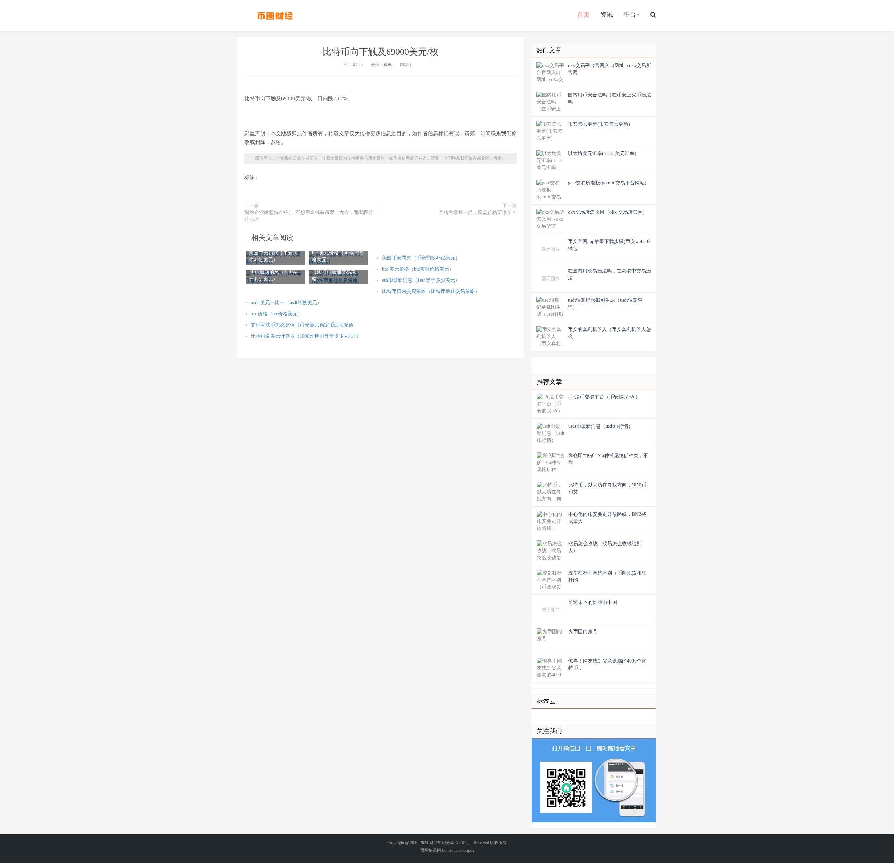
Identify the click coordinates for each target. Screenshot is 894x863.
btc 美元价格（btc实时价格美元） (418, 269)
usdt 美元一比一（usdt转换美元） (286, 302)
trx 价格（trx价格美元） (276, 313)
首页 (583, 14)
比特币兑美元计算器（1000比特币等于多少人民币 (304, 336)
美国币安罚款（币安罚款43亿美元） (421, 258)
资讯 (606, 14)
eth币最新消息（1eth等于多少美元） (421, 280)
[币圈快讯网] (274, 15)
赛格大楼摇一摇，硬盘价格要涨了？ (478, 212)
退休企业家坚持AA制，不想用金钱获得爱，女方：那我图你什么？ (309, 216)
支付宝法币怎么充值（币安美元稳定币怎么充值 (302, 325)
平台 (629, 14)
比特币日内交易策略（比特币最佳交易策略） (431, 291)
